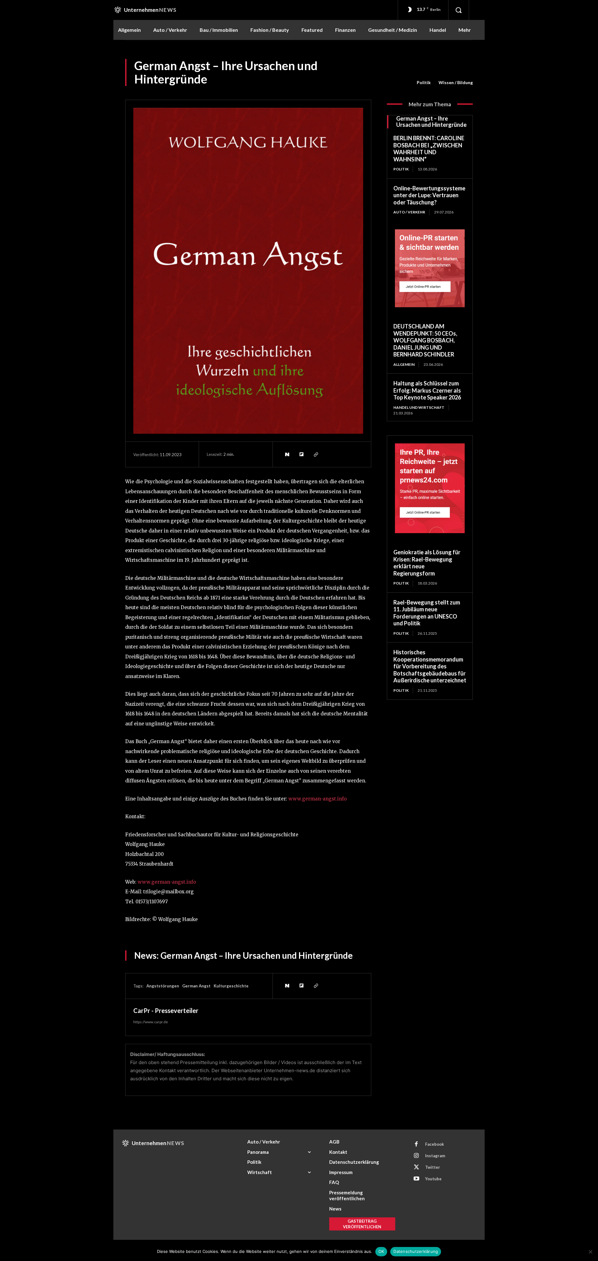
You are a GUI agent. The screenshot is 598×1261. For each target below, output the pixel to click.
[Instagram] (416, 1156)
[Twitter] (416, 1167)
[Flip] (301, 454)
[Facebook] (416, 1144)
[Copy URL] (315, 454)
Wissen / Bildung (456, 82)
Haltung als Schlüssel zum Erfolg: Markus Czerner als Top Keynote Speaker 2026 (427, 390)
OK (381, 1251)
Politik (424, 82)
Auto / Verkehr (409, 212)
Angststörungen (162, 985)
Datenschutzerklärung (415, 1251)
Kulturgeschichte (231, 985)
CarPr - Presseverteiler (165, 1010)
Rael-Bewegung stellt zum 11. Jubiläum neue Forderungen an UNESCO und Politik (426, 613)
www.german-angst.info (317, 799)
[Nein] (590, 1252)
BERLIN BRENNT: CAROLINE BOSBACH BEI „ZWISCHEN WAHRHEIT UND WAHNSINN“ (428, 149)
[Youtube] (416, 1179)
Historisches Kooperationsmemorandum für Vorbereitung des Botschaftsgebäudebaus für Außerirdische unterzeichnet (429, 666)
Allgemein (404, 364)
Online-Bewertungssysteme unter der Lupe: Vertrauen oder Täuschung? (429, 195)
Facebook (434, 1144)
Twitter (432, 1167)
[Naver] (287, 454)
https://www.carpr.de (150, 1022)
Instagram (435, 1155)
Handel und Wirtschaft (418, 407)
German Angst (196, 985)
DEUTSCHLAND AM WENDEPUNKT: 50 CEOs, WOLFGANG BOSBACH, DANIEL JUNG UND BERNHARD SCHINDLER (425, 340)
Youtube (433, 1178)
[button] (458, 10)
